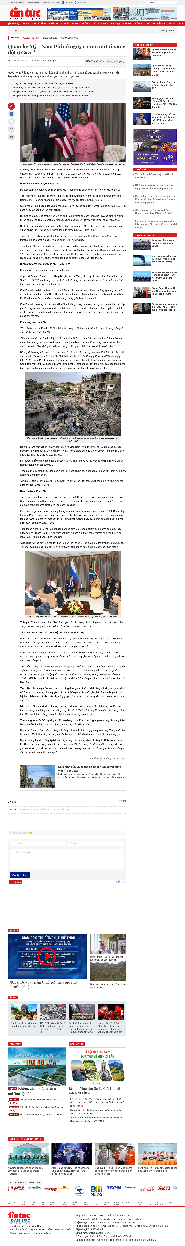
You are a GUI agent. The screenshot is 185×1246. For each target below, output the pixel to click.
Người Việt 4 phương (69, 38)
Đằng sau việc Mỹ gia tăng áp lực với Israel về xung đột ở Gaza (43, 83)
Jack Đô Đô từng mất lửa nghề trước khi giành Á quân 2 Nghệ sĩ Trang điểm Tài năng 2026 (70, 1171)
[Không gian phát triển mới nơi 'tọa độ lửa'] (37, 1066)
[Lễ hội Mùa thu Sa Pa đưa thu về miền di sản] (97, 1066)
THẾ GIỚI (25, 24)
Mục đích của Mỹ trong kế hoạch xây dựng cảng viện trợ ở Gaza (89, 768)
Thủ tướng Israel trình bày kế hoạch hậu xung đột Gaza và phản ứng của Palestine (52, 87)
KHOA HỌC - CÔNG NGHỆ (122, 24)
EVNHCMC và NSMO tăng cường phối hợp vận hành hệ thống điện (157, 1169)
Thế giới (15, 38)
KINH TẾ (35, 24)
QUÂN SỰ (105, 24)
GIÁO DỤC (75, 24)
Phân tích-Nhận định (31, 38)
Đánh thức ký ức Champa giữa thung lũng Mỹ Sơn (24, 1025)
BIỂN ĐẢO (139, 24)
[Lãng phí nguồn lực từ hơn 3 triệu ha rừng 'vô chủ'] (108, 971)
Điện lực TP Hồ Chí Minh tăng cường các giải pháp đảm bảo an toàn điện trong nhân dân (113, 1171)
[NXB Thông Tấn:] (69, 1191)
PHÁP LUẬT (54, 24)
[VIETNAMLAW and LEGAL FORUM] (39, 1189)
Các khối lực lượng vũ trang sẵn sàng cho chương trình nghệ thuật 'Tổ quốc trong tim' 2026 (81, 1027)
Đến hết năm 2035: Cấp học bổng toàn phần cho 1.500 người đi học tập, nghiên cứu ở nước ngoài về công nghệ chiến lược (97, 1102)
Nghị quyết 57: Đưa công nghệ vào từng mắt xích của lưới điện (106, 958)
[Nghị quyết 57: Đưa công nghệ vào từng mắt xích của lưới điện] (108, 944)
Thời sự (15, 24)
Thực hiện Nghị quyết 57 (163, 24)
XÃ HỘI (44, 24)
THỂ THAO (86, 24)
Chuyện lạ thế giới (50, 38)
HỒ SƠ (96, 24)
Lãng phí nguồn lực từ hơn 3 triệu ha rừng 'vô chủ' (107, 985)
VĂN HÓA (65, 24)
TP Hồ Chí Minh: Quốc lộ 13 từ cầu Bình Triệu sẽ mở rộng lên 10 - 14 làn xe (52, 1027)
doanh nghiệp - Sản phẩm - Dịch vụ (25, 1139)
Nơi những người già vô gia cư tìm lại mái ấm (36, 1114)
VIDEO (180, 24)
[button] (122, 1012)
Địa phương (159, 1203)
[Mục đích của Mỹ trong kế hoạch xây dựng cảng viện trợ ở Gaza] (37, 776)
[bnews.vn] (85, 1191)
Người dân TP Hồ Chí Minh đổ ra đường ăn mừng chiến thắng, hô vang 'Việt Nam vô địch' (110, 1027)
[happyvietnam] (52, 1187)
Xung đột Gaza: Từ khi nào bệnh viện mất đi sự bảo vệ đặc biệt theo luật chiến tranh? (54, 91)
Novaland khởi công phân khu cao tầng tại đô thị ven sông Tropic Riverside (25, 1171)
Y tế (147, 24)
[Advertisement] (67, 822)
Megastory (12, 1089)
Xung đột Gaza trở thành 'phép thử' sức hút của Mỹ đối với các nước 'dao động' (51, 95)
